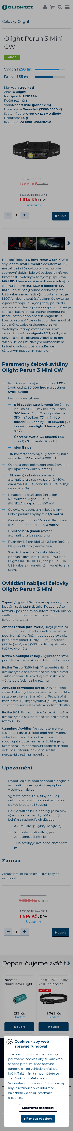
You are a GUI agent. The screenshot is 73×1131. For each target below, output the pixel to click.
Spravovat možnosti (38, 1108)
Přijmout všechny (38, 1119)
